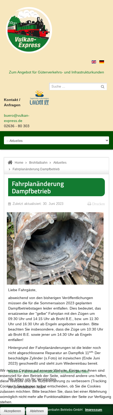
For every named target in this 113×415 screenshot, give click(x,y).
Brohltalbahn (38, 162)
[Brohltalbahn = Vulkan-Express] (29, 30)
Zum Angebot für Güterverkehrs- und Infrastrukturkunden (56, 72)
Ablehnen (37, 411)
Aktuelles (59, 162)
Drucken (98, 204)
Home (19, 162)
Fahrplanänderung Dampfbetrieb (38, 187)
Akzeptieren (12, 411)
